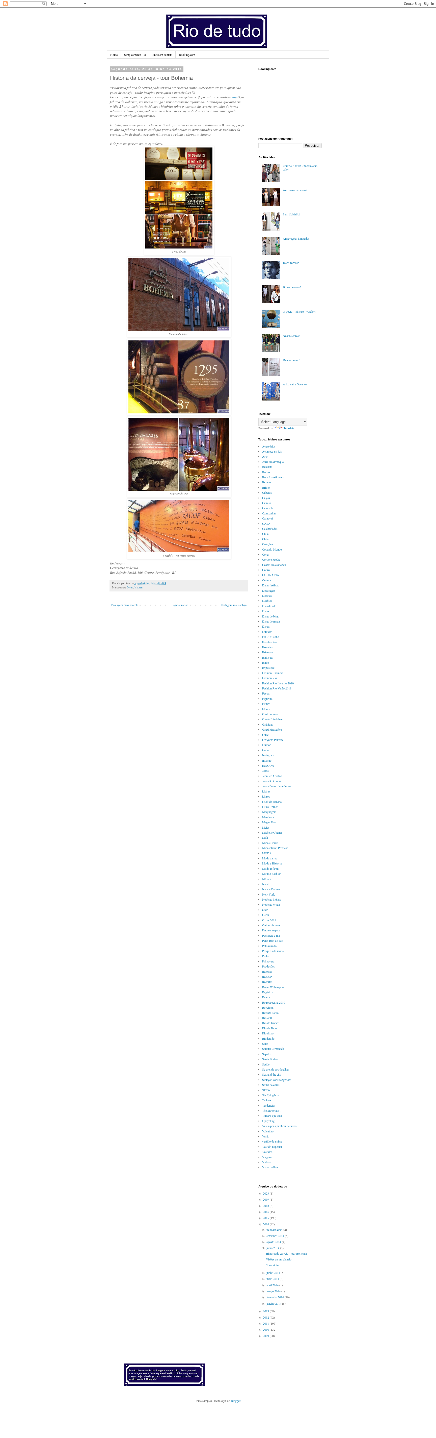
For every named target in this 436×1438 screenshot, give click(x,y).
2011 (266, 1323)
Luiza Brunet (270, 807)
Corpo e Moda (271, 559)
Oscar (265, 915)
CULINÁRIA (270, 575)
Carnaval (267, 518)
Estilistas (267, 657)
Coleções (267, 544)
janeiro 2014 (274, 1303)
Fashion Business (272, 673)
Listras (266, 791)
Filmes (266, 704)
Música (266, 879)
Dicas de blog (270, 616)
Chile (265, 534)
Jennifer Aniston (272, 776)
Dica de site (269, 606)
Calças (266, 498)
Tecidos (266, 1100)
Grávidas (267, 724)
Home (114, 55)
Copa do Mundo (272, 549)
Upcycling (268, 1121)
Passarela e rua (271, 935)
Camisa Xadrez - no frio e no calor (300, 167)
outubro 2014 (274, 1229)
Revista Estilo (270, 1013)
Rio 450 (267, 1018)
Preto (265, 956)
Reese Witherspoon (273, 987)
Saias (265, 1044)
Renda (266, 997)
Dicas (130, 587)
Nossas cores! (291, 336)
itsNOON (268, 765)
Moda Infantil (270, 868)
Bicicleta (267, 467)
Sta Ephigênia (270, 1095)
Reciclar (267, 977)
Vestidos (267, 1152)
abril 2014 (272, 1285)
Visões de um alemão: (279, 1259)
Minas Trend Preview (275, 848)
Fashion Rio (269, 678)
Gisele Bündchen (272, 719)
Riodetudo (268, 1038)
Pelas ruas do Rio (272, 940)
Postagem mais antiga (234, 605)
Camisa (266, 503)
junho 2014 (273, 1273)
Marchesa (268, 817)
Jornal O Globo (271, 781)
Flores (266, 709)
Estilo (265, 662)
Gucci (265, 735)
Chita (265, 539)
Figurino (267, 699)
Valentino (268, 1131)
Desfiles (267, 601)
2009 (266, 1336)
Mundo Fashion (271, 874)
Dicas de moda (271, 621)
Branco (266, 482)
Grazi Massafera (272, 729)
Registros (268, 992)
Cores (265, 554)
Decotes (267, 595)
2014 (266, 1224)
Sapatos (266, 1054)
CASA (266, 524)
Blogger (235, 1401)
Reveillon (268, 1007)
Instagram (268, 755)
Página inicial (179, 605)
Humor (266, 745)
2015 (266, 1218)
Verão (265, 1136)
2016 (266, 1212)
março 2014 (273, 1291)
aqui (235, 97)
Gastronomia (270, 714)
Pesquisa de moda (273, 951)
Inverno (266, 760)
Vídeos (266, 1162)
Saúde (265, 1064)
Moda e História (272, 863)
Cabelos (267, 492)
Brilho (266, 487)
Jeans (265, 770)
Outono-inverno (271, 925)
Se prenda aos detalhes (275, 1069)
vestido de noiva (272, 1141)
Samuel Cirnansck (273, 1049)
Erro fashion (269, 642)
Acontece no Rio (272, 451)
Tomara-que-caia (272, 1115)
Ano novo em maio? (295, 190)
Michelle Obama (272, 832)
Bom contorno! (292, 287)
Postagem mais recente (124, 605)
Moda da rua (269, 858)
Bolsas (266, 472)
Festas (266, 693)
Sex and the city (271, 1074)
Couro (266, 570)
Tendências (268, 1105)
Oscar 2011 (269, 920)
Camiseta (267, 508)
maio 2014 (273, 1279)
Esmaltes (267, 647)
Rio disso (268, 1033)
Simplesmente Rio (135, 55)
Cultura (266, 580)
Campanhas (269, 513)
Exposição (268, 667)
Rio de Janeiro (270, 1023)
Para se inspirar (271, 930)
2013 (266, 1311)
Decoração (268, 590)
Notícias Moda (271, 904)
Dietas (266, 626)
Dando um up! (291, 360)
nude (265, 910)
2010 (266, 1329)
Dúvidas (267, 632)
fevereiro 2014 (275, 1297)
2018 (266, 1206)
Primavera (268, 961)
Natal (265, 884)
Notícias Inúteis (271, 899)
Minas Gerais (270, 843)
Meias (265, 827)
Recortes (267, 982)
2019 (266, 1199)
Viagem (138, 587)
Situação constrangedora (276, 1080)
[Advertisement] (283, 103)
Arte (264, 456)
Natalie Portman (271, 889)
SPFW (266, 1090)
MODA (266, 853)
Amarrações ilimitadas (296, 238)
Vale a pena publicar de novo (279, 1126)
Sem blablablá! (292, 214)
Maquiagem (269, 812)
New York (268, 894)
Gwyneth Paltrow (272, 740)
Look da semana (272, 802)
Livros (266, 796)
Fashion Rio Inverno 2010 (278, 683)
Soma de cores (271, 1085)
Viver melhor (270, 1167)
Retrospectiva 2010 (273, 1002)
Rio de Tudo (269, 1028)
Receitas (267, 972)
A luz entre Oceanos (295, 384)
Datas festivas (270, 585)
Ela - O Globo (270, 637)
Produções (268, 966)
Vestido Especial (272, 1147)
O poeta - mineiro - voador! (299, 311)
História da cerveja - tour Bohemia (286, 1253)
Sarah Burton (270, 1059)
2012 (266, 1317)
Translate (289, 428)
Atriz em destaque (273, 462)
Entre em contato (162, 55)
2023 (266, 1193)
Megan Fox (269, 822)
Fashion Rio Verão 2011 (276, 688)
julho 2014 (273, 1248)
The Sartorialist (271, 1110)
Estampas (268, 652)
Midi (265, 837)
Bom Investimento (273, 477)
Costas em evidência (274, 565)
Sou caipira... (274, 1265)
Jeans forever (291, 263)
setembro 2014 (275, 1236)
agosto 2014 (274, 1242)
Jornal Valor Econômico (276, 786)
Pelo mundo (269, 946)
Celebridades (270, 529)
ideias (265, 750)
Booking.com (187, 55)
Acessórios (269, 446)
